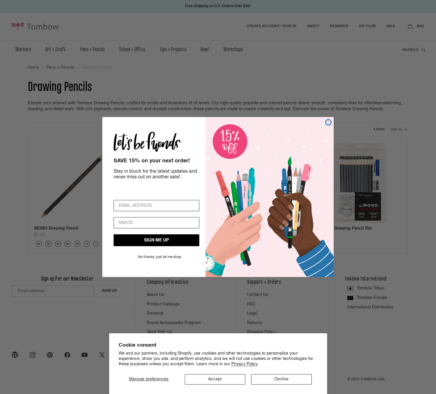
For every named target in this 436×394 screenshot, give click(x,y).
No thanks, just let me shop (159, 257)
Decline (281, 379)
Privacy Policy (244, 364)
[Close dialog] (328, 122)
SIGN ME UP (156, 240)
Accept (215, 379)
